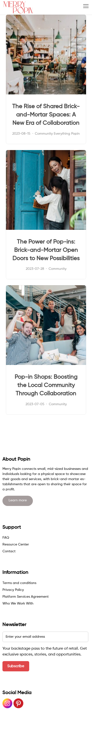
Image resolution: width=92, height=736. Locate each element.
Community (44, 133)
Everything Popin (67, 133)
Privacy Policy (13, 590)
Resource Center (15, 544)
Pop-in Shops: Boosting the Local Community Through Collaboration (46, 385)
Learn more (18, 500)
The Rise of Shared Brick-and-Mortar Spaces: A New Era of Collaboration (46, 114)
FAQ (5, 537)
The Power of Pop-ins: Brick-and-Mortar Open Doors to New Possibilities (46, 250)
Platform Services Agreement (25, 596)
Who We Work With (17, 603)
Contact (8, 551)
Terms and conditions (19, 583)
